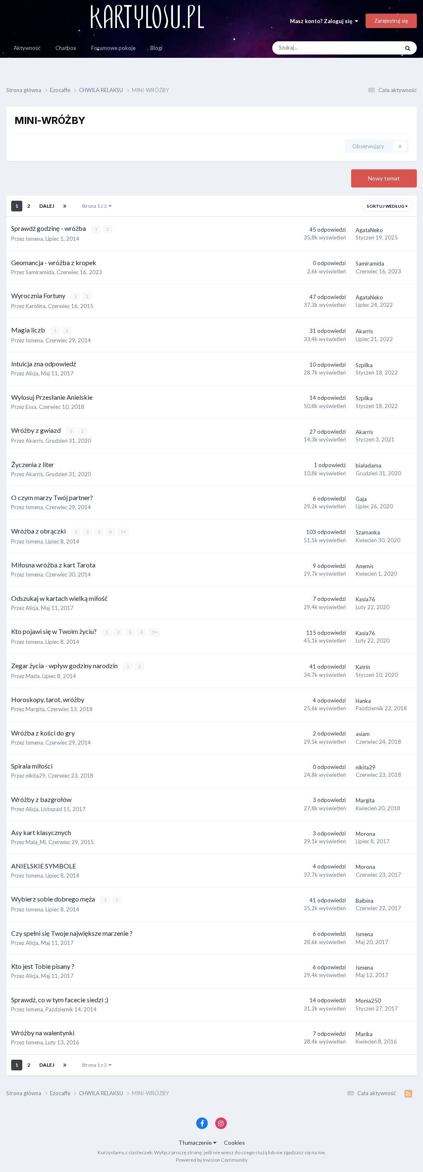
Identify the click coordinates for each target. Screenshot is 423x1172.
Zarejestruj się (391, 20)
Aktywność (27, 48)
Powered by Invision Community (211, 1160)
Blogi (156, 48)
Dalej (46, 206)
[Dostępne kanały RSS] (408, 1093)
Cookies (234, 1142)
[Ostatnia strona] (65, 206)
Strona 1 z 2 (95, 206)
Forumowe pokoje (113, 48)
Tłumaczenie (195, 1142)
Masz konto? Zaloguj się (322, 21)
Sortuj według (386, 206)
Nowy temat (384, 178)
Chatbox (65, 48)
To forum (377, 48)
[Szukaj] (408, 48)
